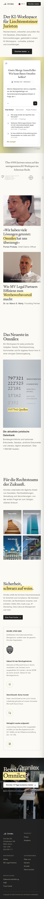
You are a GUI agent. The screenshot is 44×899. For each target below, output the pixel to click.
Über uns (27, 859)
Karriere (27, 863)
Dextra (5, 859)
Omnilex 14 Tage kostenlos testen (19, 785)
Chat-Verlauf (9, 110)
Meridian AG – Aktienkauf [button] (21, 82)
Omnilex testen (33, 4)
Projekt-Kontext (31, 110)
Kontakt (26, 866)
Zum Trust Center (11, 617)
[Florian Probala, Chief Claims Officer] (22, 210)
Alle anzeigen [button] (11, 142)
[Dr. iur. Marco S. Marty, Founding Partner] (22, 267)
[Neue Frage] (6, 63)
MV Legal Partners (10, 863)
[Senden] (35, 103)
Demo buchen (29, 869)
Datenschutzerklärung (11, 879)
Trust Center (7, 886)
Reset (38, 149)
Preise (26, 837)
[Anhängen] (8, 103)
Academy (27, 840)
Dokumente (20, 110)
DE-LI (23, 4)
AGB (5, 883)
